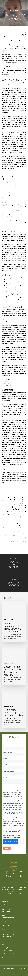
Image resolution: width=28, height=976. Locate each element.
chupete (13, 207)
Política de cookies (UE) (8, 953)
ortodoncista (5, 74)
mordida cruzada (21, 456)
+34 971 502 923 (6, 909)
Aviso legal (5, 948)
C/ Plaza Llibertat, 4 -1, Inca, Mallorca (12, 925)
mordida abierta (8, 440)
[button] (25, 3)
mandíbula (22, 464)
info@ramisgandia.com (8, 917)
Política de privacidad (7, 950)
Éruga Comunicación (7, 969)
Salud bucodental (14, 10)
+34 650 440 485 (6, 911)
